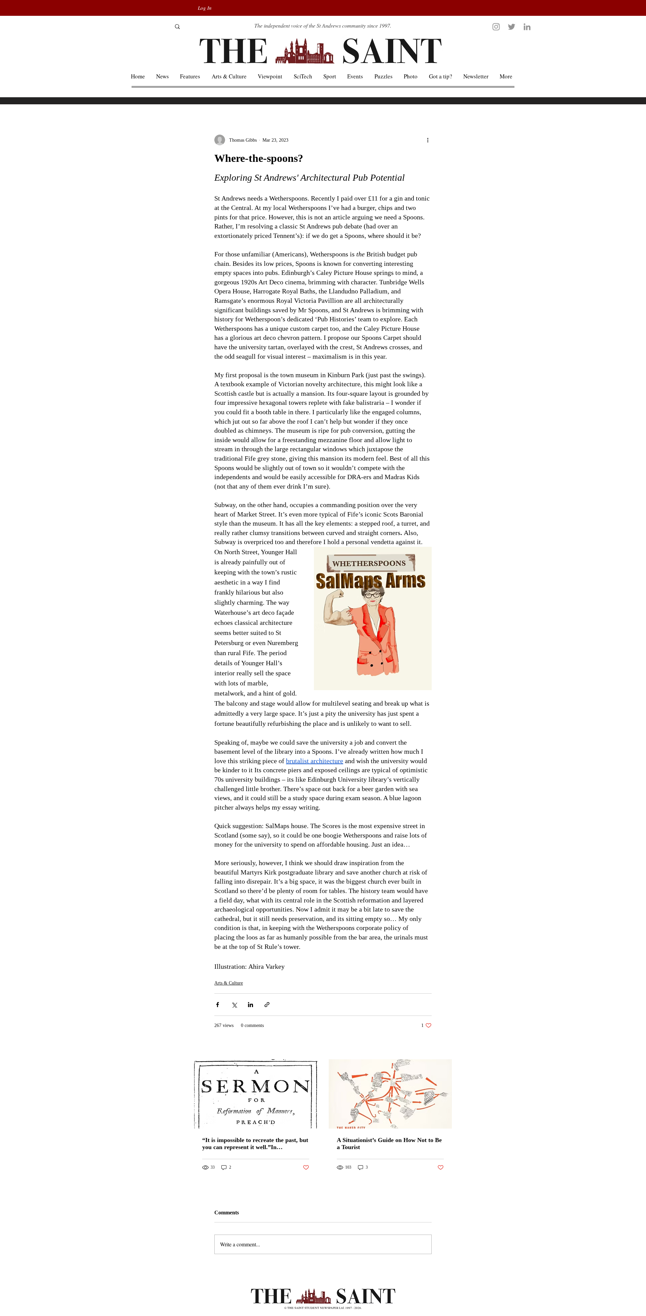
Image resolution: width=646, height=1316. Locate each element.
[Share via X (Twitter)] (234, 1004)
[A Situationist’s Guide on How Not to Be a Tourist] (390, 1094)
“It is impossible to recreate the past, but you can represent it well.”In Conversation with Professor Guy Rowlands (255, 1144)
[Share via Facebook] (217, 1004)
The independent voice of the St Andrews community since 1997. (322, 25)
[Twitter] (511, 27)
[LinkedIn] (527, 27)
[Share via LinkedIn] (250, 1004)
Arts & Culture (228, 983)
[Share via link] (267, 1004)
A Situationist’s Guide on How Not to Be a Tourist (389, 1143)
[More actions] (428, 140)
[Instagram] (496, 27)
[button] (506, 76)
